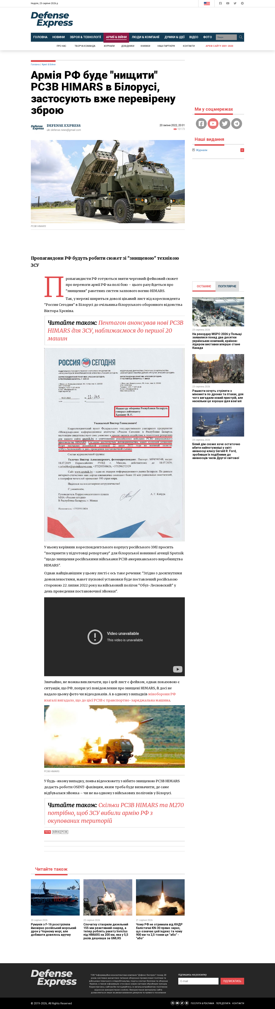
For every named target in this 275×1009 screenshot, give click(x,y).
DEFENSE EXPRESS (64, 125)
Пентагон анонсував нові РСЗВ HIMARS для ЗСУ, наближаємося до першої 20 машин (115, 330)
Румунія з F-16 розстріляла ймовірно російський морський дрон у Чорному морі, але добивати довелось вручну (53, 929)
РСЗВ (64, 832)
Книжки (145, 46)
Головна (35, 64)
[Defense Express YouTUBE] (228, 4)
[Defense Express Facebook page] (221, 4)
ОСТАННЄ (204, 286)
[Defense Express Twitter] (235, 4)
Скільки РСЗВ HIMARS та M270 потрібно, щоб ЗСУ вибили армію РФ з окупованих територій (116, 812)
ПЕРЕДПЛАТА (223, 1003)
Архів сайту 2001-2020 (219, 46)
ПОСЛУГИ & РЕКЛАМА (202, 1003)
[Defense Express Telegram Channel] (242, 4)
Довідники (127, 46)
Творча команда (85, 46)
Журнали (109, 46)
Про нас (61, 46)
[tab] (204, 286)
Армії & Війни (49, 64)
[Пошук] (240, 37)
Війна (56, 832)
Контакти (189, 46)
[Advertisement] (168, 20)
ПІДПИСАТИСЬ (232, 981)
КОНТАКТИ (238, 1003)
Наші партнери (166, 46)
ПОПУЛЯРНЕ (227, 286)
